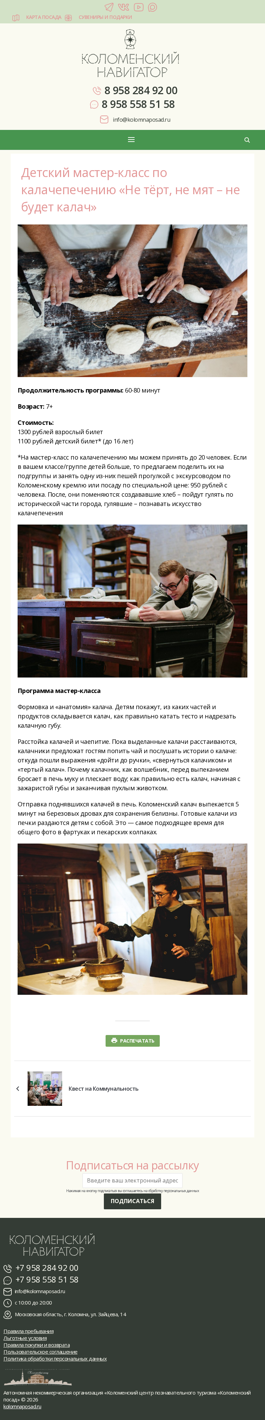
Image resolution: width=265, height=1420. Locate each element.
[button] (132, 139)
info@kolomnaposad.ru (141, 119)
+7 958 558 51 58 (46, 1279)
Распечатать (137, 1040)
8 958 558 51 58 (138, 104)
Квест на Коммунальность (104, 1088)
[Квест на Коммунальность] (44, 1088)
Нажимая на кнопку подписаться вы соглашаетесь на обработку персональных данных (132, 1190)
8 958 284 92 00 (141, 90)
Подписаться (132, 1201)
